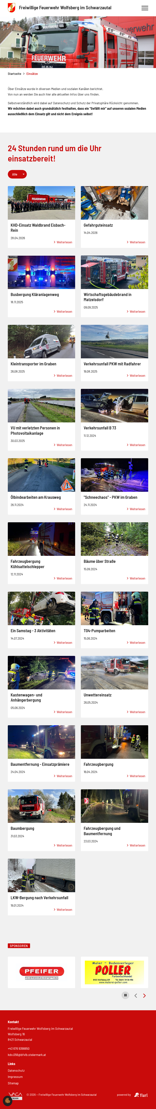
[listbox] (17, 174)
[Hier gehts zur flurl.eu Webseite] (140, 1095)
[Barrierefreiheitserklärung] (15, 1096)
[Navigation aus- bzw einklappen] (145, 8)
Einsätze (32, 73)
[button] (125, 995)
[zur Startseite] (11, 8)
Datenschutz (16, 1070)
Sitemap (13, 1083)
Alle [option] (14, 174)
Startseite (14, 73)
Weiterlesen (64, 242)
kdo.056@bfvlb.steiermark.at (27, 1055)
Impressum (15, 1077)
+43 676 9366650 (18, 1048)
